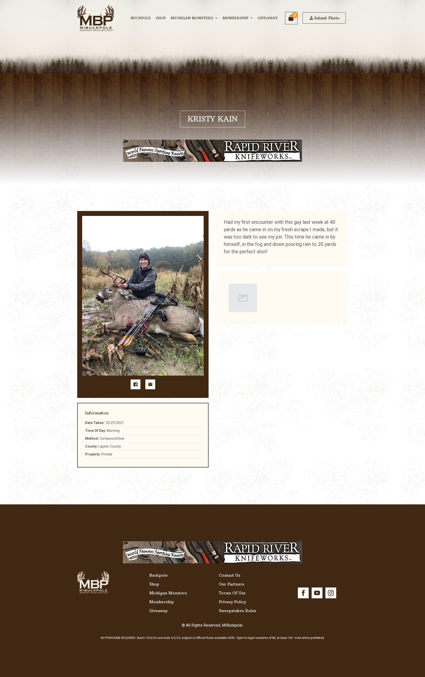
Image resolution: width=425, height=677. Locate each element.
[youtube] (317, 592)
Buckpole (141, 18)
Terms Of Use (232, 592)
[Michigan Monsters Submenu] (216, 18)
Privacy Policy (232, 601)
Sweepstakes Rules (237, 610)
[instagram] (330, 592)
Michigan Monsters (192, 18)
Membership (235, 18)
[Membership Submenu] (251, 18)
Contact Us (229, 575)
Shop (161, 18)
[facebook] (303, 592)
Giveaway (268, 18)
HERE (231, 638)
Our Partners (231, 584)
